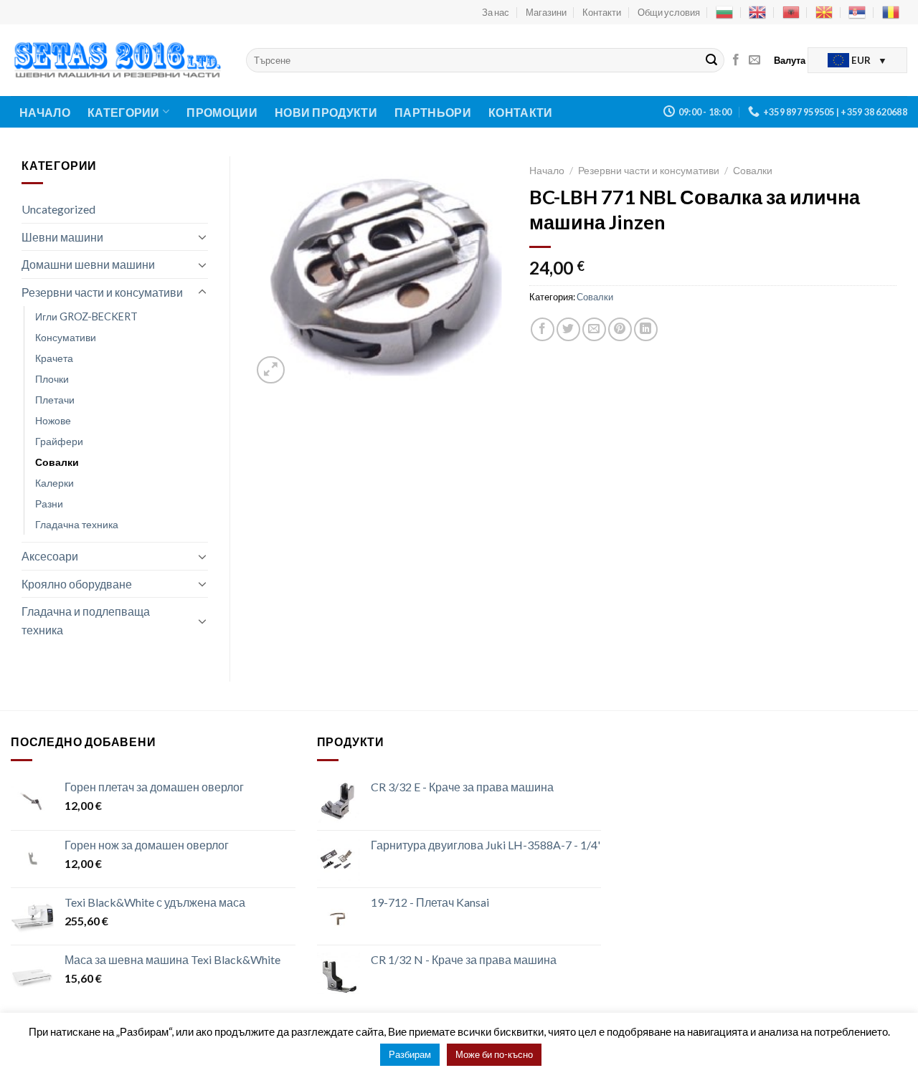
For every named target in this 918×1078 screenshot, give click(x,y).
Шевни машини (62, 237)
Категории (123, 112)
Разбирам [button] (410, 1054)
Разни (49, 503)
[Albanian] (791, 12)
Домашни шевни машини (88, 264)
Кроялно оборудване (77, 584)
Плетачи (55, 399)
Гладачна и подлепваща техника (86, 620)
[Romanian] (890, 12)
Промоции (221, 112)
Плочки (52, 379)
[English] (757, 12)
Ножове (53, 420)
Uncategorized (58, 209)
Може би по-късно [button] (494, 1054)
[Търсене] (711, 60)
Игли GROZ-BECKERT (86, 316)
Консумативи (65, 337)
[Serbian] (857, 12)
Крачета (54, 358)
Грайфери (59, 441)
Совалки (57, 462)
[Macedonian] (824, 12)
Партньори (432, 112)
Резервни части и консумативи (102, 292)
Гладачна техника (76, 524)
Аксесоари (50, 556)
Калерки (54, 483)
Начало (44, 112)
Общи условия (669, 12)
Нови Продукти (326, 112)
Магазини (546, 12)
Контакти (601, 12)
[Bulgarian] (724, 12)
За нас (495, 12)
